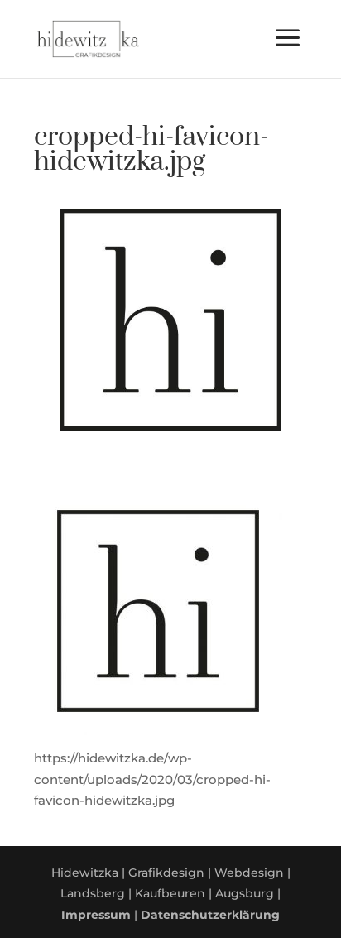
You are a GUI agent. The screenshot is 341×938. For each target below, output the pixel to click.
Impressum (96, 914)
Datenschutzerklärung (210, 914)
